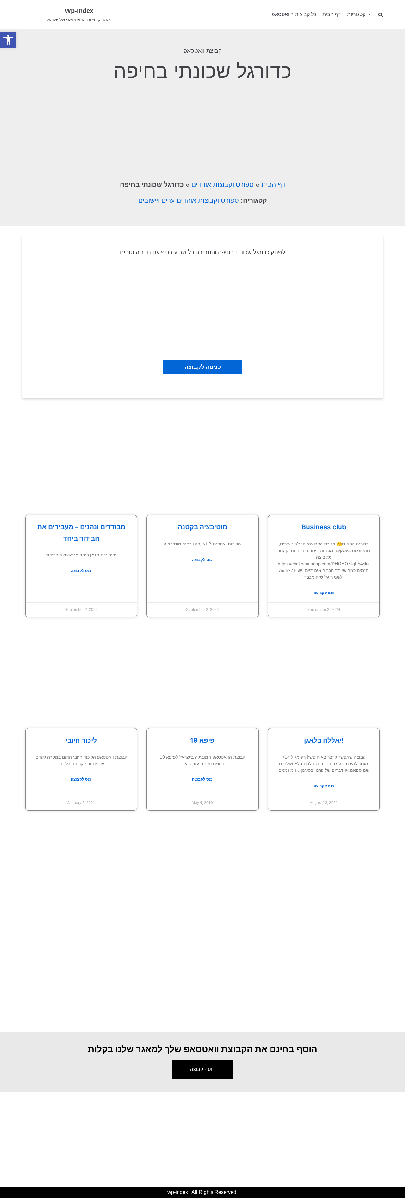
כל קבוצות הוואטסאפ (294, 14)
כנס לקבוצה (81, 570)
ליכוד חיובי (81, 740)
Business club (324, 527)
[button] (8, 40)
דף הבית (331, 14)
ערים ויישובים (156, 200)
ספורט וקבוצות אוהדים (222, 184)
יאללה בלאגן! (323, 740)
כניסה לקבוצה (202, 367)
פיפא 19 (202, 740)
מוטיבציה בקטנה (202, 527)
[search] (380, 14)
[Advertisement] (202, 130)
